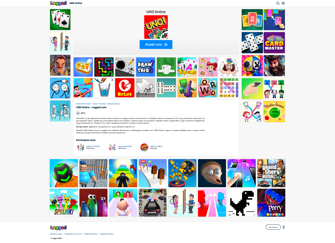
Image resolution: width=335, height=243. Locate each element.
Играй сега (153, 44)
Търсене (278, 3)
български (273, 227)
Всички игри (56, 234)
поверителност (107, 234)
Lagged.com (58, 227)
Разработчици (90, 234)
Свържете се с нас (73, 234)
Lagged (58, 3)
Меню (283, 3)
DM (284, 227)
